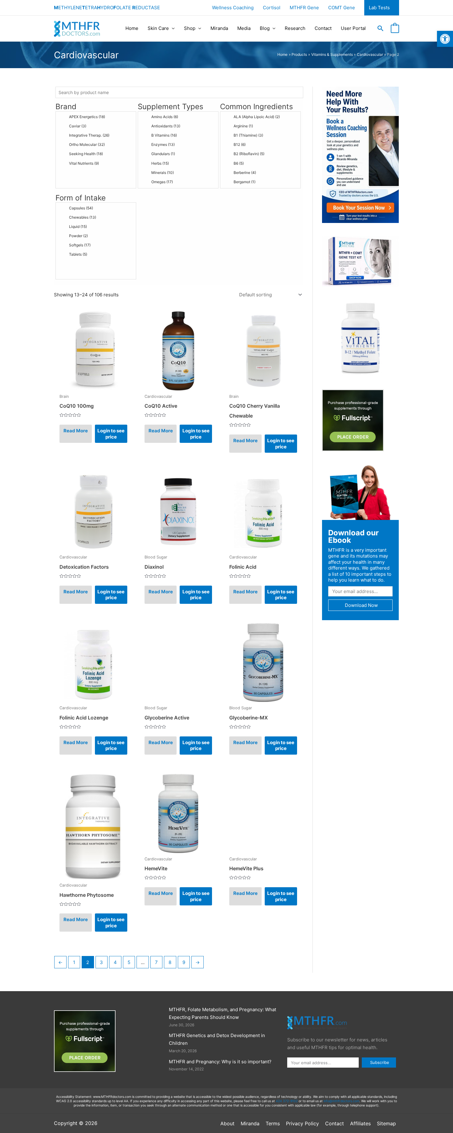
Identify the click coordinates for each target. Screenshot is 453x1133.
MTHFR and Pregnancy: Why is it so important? (220, 1062)
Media (244, 28)
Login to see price (110, 434)
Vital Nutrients (84, 163)
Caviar (77, 126)
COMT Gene (341, 7)
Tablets (78, 254)
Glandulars (163, 153)
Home (131, 28)
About (227, 1123)
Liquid (78, 226)
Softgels (80, 245)
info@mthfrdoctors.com (341, 1101)
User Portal (353, 28)
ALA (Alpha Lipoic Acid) (257, 116)
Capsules (81, 208)
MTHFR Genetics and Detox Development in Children (217, 1039)
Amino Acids (164, 116)
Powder (78, 235)
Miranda (219, 28)
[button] (445, 39)
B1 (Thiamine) (248, 135)
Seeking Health (86, 153)
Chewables (82, 217)
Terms (273, 1123)
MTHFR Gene (304, 7)
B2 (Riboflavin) (249, 153)
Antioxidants (165, 126)
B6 (239, 163)
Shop (189, 28)
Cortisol (271, 7)
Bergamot (244, 181)
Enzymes (163, 144)
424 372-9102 (287, 1101)
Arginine (243, 126)
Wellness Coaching (233, 7)
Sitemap (386, 1123)
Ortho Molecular (87, 144)
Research (295, 28)
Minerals (162, 172)
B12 (240, 144)
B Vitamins (164, 135)
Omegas (162, 181)
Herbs (160, 163)
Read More (75, 431)
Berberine (245, 172)
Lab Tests (379, 7)
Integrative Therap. (89, 135)
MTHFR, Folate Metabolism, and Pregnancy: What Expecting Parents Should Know (222, 1013)
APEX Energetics (87, 116)
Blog (265, 28)
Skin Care (158, 28)
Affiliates (360, 1123)
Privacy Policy (302, 1123)
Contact (323, 28)
